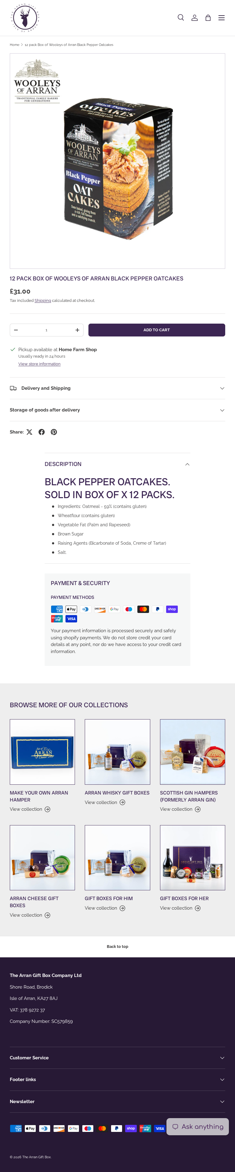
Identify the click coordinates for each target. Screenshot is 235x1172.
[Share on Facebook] (41, 432)
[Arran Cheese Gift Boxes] (42, 857)
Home (14, 45)
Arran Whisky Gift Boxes (117, 793)
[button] (208, 17)
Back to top (117, 946)
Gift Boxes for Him (109, 898)
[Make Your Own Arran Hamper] (42, 751)
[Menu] (221, 17)
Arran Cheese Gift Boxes (34, 902)
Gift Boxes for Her (184, 898)
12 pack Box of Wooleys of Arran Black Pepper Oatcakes (69, 45)
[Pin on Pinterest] (54, 432)
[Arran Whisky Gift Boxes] (117, 751)
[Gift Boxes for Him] (117, 857)
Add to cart (157, 330)
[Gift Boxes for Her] (192, 857)
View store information (39, 364)
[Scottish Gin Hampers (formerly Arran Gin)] (192, 751)
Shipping (43, 300)
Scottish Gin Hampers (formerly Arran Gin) (189, 796)
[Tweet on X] (29, 432)
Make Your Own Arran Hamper (39, 796)
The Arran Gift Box (36, 1157)
